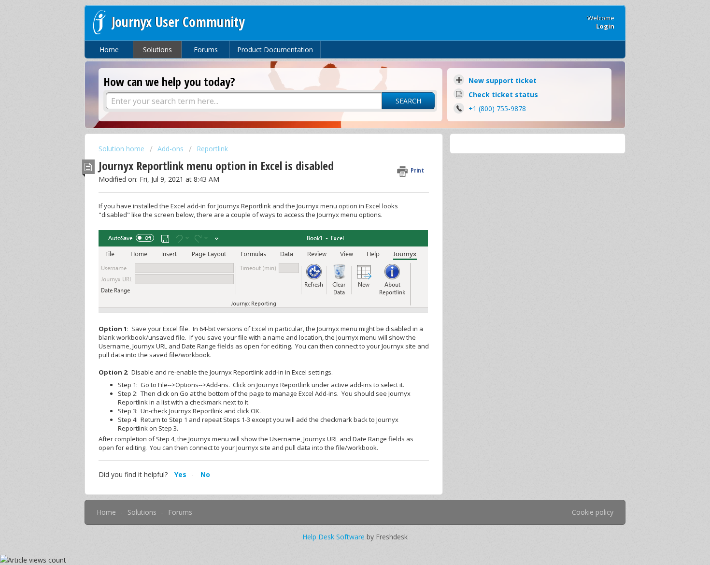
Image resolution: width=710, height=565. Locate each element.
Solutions (157, 49)
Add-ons (170, 148)
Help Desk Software (334, 536)
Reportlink (212, 148)
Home (109, 49)
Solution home (122, 148)
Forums (206, 49)
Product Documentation (275, 49)
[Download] (337, 156)
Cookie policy (592, 512)
